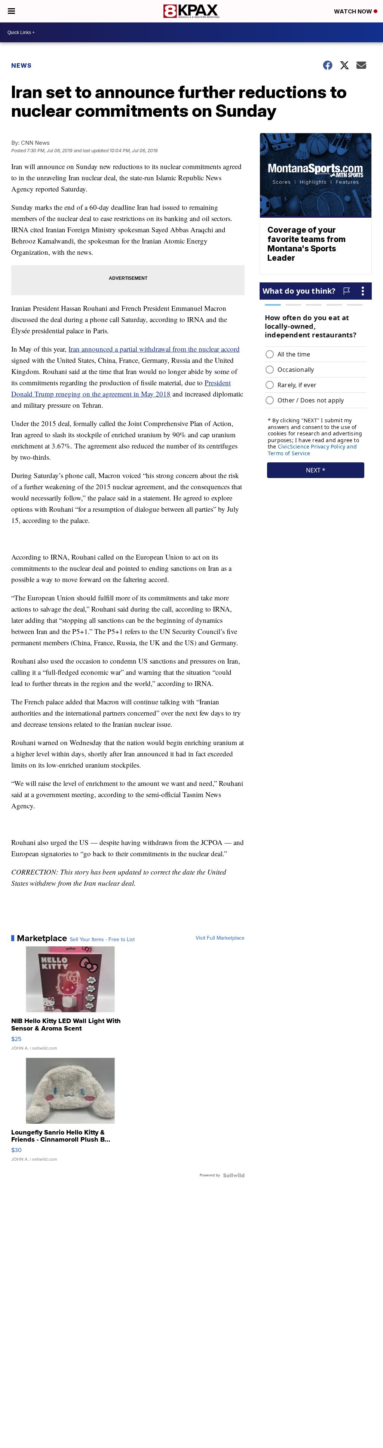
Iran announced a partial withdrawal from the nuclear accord (154, 348)
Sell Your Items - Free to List (102, 939)
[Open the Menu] (11, 11)
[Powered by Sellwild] (234, 1175)
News (21, 65)
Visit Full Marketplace (220, 938)
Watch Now (354, 11)
